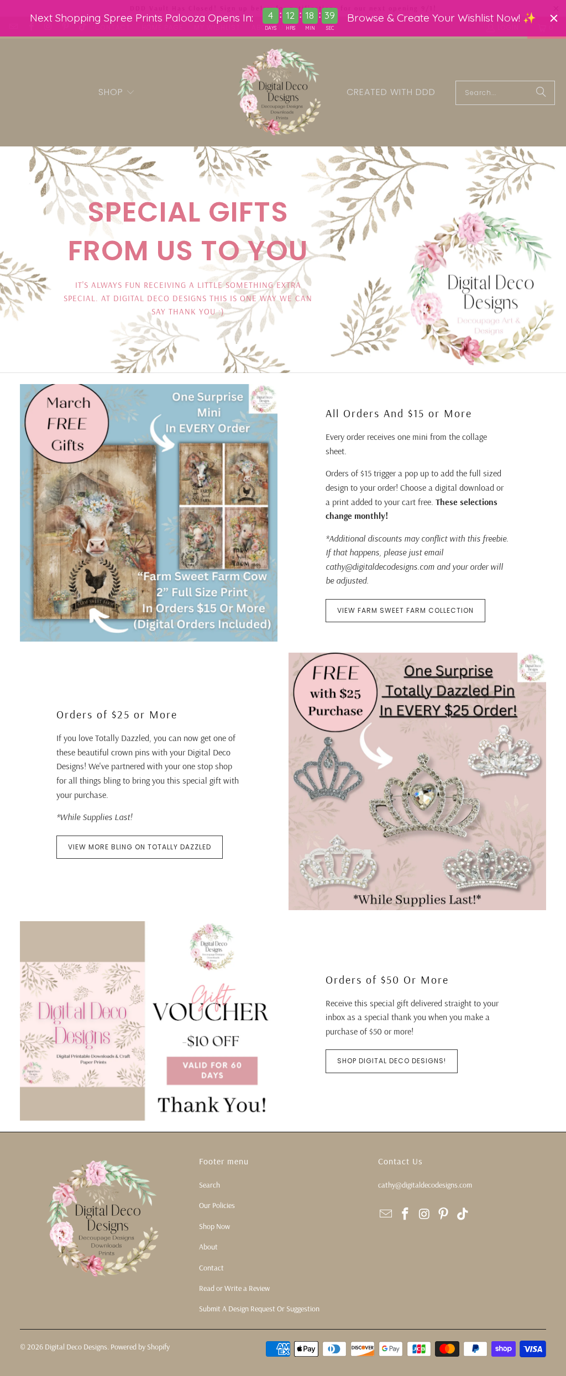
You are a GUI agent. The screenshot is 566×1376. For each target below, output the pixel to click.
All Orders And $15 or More (399, 413)
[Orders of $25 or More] (417, 781)
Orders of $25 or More (116, 714)
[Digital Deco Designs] (280, 92)
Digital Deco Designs (76, 1347)
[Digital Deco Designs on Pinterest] (444, 1214)
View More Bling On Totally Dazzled (139, 847)
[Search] (541, 93)
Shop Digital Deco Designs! (391, 1060)
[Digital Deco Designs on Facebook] (405, 1214)
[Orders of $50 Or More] (148, 1021)
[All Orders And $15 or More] (148, 513)
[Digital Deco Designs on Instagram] (424, 1214)
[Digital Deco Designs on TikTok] (463, 1214)
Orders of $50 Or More (387, 979)
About (208, 1247)
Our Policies (217, 1205)
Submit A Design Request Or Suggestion (259, 1309)
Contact (211, 1268)
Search (209, 1185)
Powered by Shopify (140, 1347)
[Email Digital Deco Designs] (386, 1214)
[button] (116, 92)
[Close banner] (553, 18)
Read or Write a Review (234, 1288)
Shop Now (214, 1226)
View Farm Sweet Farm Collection (405, 610)
